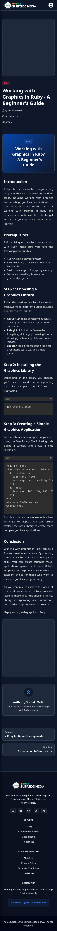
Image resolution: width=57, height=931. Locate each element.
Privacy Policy (28, 862)
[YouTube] (20, 810)
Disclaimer (28, 873)
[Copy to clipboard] (51, 399)
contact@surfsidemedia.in (30, 902)
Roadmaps (28, 841)
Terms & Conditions (28, 868)
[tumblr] (44, 810)
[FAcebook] (28, 810)
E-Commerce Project (29, 831)
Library (28, 826)
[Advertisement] (28, 47)
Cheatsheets (28, 836)
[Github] (13, 810)
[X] (36, 810)
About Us (28, 857)
